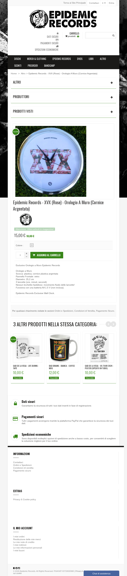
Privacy (16, 499)
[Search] (113, 35)
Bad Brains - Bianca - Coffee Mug (62, 367)
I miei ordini (18, 536)
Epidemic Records (62, 59)
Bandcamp (49, 65)
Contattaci (94, 3)
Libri (91, 59)
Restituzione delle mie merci (27, 539)
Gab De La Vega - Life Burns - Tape (26, 367)
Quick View (27, 346)
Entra (111, 3)
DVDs (79, 59)
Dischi (17, 59)
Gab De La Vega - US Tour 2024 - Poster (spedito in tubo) (99, 367)
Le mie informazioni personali (27, 547)
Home (14, 73)
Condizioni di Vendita (84, 311)
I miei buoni (18, 550)
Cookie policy (29, 499)
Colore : (20, 245)
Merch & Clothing (36, 59)
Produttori (21, 96)
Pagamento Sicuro (105, 311)
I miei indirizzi (19, 545)
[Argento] (32, 245)
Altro (103, 59)
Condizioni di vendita (23, 468)
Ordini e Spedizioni (64, 311)
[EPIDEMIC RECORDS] (63, 19)
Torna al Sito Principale (74, 3)
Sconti (17, 65)
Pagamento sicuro (22, 470)
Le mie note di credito (23, 542)
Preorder (33, 65)
